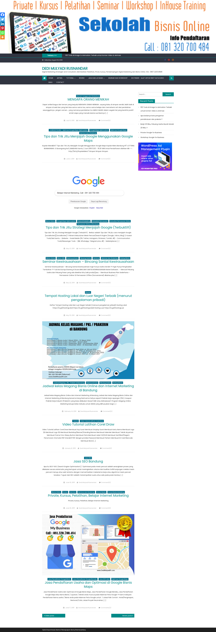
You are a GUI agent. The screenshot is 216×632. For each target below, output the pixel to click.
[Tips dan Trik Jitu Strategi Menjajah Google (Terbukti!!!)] (88, 191)
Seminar (96, 258)
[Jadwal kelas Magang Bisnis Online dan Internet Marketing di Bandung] (88, 350)
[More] (2, 37)
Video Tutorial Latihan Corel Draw (91, 421)
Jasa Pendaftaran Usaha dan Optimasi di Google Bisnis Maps (88, 584)
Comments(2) (106, 608)
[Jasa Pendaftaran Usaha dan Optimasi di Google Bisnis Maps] (88, 544)
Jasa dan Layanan (95, 78)
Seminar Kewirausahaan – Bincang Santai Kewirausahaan (88, 261)
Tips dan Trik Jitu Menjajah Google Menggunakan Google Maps (88, 138)
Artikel (60, 78)
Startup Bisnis (125, 258)
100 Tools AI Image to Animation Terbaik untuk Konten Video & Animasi (93, 55)
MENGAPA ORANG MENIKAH (88, 99)
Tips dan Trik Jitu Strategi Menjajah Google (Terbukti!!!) (88, 227)
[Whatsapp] (2, 32)
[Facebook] (2, 14)
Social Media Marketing (116, 492)
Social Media (101, 492)
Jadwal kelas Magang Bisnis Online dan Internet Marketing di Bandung (88, 388)
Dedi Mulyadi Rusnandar (65, 68)
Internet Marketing (84, 221)
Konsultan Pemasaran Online (120, 221)
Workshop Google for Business (152, 137)
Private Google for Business (151, 132)
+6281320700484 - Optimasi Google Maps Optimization (68, 130)
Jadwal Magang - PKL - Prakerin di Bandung (69, 383)
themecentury (80, 630)
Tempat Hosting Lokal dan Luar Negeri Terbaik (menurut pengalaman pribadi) (88, 298)
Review (81, 78)
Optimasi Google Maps (119, 130)
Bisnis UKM (61, 258)
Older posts (49, 616)
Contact (60, 82)
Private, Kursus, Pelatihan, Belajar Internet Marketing (88, 495)
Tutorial (70, 78)
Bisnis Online (50, 221)
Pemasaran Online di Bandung (88, 224)
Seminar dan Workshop (117, 78)
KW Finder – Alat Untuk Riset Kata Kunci (147, 78)
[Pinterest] (2, 28)
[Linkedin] (2, 23)
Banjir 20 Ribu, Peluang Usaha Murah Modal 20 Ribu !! (157, 126)
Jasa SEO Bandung (88, 461)
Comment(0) (105, 120)
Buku (50, 82)
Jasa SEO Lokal (104, 579)
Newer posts (127, 616)
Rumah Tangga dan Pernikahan (88, 96)
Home (51, 78)
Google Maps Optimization (99, 130)
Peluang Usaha (85, 258)
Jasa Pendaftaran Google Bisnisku (85, 579)
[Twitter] (2, 19)
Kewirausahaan (72, 258)
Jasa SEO (88, 458)
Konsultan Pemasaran (100, 221)
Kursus (65, 492)
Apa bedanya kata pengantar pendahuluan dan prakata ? (152, 117)
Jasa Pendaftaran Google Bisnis (59, 579)
